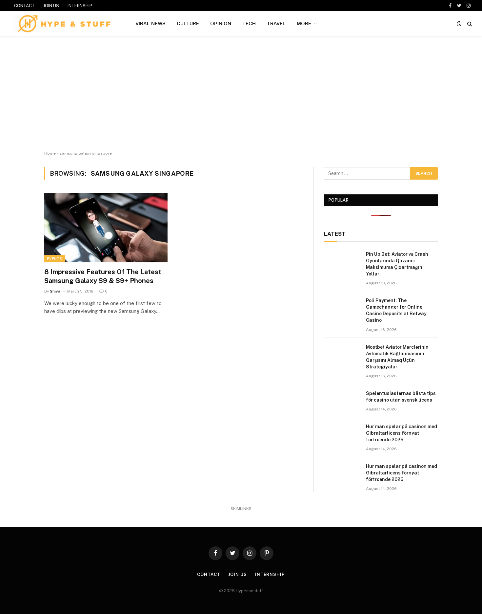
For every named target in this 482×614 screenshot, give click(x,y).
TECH (249, 23)
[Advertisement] (241, 94)
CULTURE (188, 23)
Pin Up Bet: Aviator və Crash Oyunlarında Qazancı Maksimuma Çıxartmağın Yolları (397, 264)
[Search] (469, 23)
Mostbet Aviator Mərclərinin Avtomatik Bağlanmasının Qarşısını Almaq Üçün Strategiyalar (397, 356)
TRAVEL (276, 23)
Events (54, 259)
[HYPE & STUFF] (64, 23)
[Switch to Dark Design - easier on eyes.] (459, 23)
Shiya (55, 291)
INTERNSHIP (80, 5)
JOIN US (51, 5)
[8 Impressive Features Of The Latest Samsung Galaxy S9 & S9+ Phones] (106, 227)
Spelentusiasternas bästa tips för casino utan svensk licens (401, 397)
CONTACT (24, 5)
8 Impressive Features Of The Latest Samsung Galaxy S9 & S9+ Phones (102, 276)
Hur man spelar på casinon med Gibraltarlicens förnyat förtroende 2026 (401, 433)
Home (50, 153)
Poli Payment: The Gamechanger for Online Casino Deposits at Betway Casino (396, 310)
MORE (304, 23)
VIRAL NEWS (150, 23)
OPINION (220, 23)
